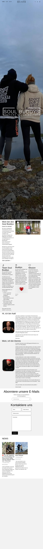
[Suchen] (35, 2)
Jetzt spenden (6, 260)
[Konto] (37, 2)
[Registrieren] (30, 399)
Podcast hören (8, 300)
